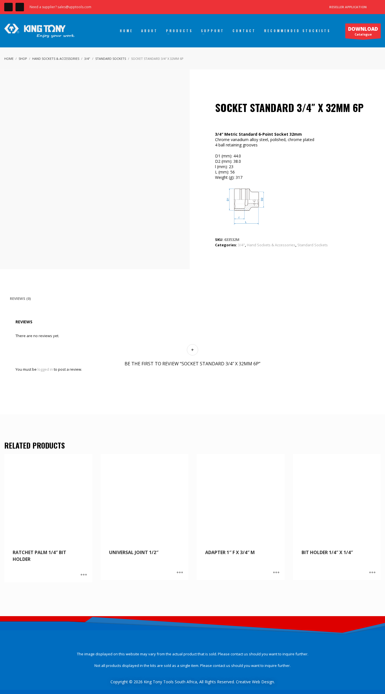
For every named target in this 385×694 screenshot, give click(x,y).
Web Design (263, 681)
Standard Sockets (312, 244)
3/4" (241, 244)
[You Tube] (20, 7)
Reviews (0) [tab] (20, 298)
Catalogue (363, 31)
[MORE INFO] (83, 575)
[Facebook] (8, 7)
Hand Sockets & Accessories (271, 244)
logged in (45, 369)
